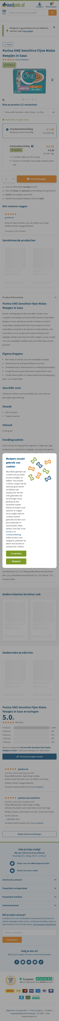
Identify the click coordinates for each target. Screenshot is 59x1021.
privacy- (9, 531)
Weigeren (16, 561)
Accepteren (16, 553)
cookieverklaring (13, 534)
